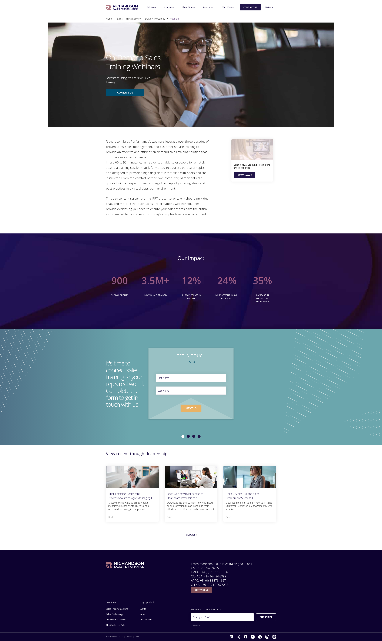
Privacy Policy (196, 625)
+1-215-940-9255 (207, 568)
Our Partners (146, 619)
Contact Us (250, 7)
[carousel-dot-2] (193, 436)
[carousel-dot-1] (188, 436)
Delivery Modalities (155, 18)
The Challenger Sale (115, 625)
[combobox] (269, 7)
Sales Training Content (117, 608)
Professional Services (116, 619)
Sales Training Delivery (129, 18)
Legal (137, 637)
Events (143, 608)
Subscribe (266, 617)
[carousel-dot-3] (199, 436)
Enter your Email (201, 617)
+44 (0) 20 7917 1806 (214, 572)
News (142, 614)
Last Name (163, 390)
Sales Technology (114, 614)
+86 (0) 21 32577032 (214, 585)
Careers (129, 637)
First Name (163, 377)
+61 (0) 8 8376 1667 (213, 580)
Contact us (125, 92)
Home (109, 18)
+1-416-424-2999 (215, 576)
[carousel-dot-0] (182, 436)
